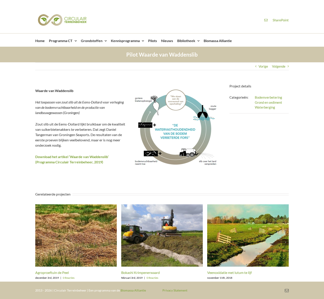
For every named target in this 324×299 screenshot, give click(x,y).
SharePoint (281, 20)
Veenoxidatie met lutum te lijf (229, 272)
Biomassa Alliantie (133, 290)
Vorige (263, 66)
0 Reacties (68, 277)
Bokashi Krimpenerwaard (140, 272)
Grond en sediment (268, 102)
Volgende (278, 66)
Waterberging (265, 107)
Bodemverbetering (268, 97)
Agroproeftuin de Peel (52, 272)
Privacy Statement (174, 290)
